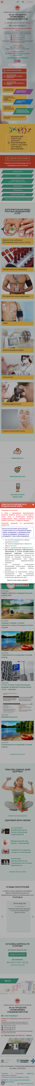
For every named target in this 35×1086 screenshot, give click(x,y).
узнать (15, 542)
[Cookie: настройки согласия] (3, 1083)
